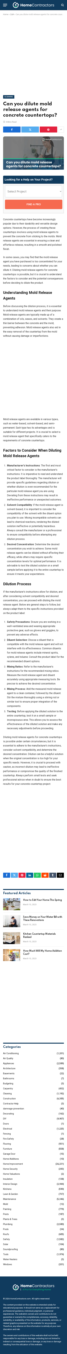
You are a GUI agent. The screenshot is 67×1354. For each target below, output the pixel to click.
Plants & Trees (10, 1219)
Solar (5, 1244)
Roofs (6, 1234)
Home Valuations (11, 1174)
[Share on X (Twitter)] (30, 129)
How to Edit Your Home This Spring (42, 900)
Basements (8, 1073)
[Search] (62, 5)
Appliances (8, 1063)
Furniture (7, 1149)
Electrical (7, 1128)
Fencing (7, 1133)
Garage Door (9, 1154)
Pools (6, 1229)
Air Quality (8, 1058)
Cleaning (8, 97)
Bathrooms (8, 1078)
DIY (4, 1118)
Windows (7, 1264)
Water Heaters (10, 1259)
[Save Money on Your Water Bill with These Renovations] (11, 921)
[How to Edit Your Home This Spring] (11, 904)
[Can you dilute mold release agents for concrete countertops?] (33, 169)
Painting (7, 1209)
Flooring (7, 1144)
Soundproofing (10, 1249)
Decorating (8, 1113)
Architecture (9, 1068)
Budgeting (8, 1083)
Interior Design (10, 1184)
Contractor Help (11, 1103)
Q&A (12, 14)
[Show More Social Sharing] (61, 129)
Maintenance (9, 1199)
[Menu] (5, 5)
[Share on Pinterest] (48, 129)
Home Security (10, 1169)
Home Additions (11, 1159)
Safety (6, 1239)
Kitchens (7, 1189)
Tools (5, 1254)
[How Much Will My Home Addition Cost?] (11, 955)
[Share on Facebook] (12, 129)
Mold (5, 1204)
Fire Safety (8, 1139)
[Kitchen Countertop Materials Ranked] (11, 938)
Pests (6, 1214)
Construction (9, 1098)
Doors (6, 1123)
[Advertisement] (33, 55)
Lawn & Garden (10, 1194)
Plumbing (7, 1224)
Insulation (8, 1179)
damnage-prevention (13, 1108)
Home (5, 14)
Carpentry (8, 1088)
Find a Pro (33, 204)
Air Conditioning (11, 1053)
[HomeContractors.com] (33, 5)
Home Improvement (13, 1164)
